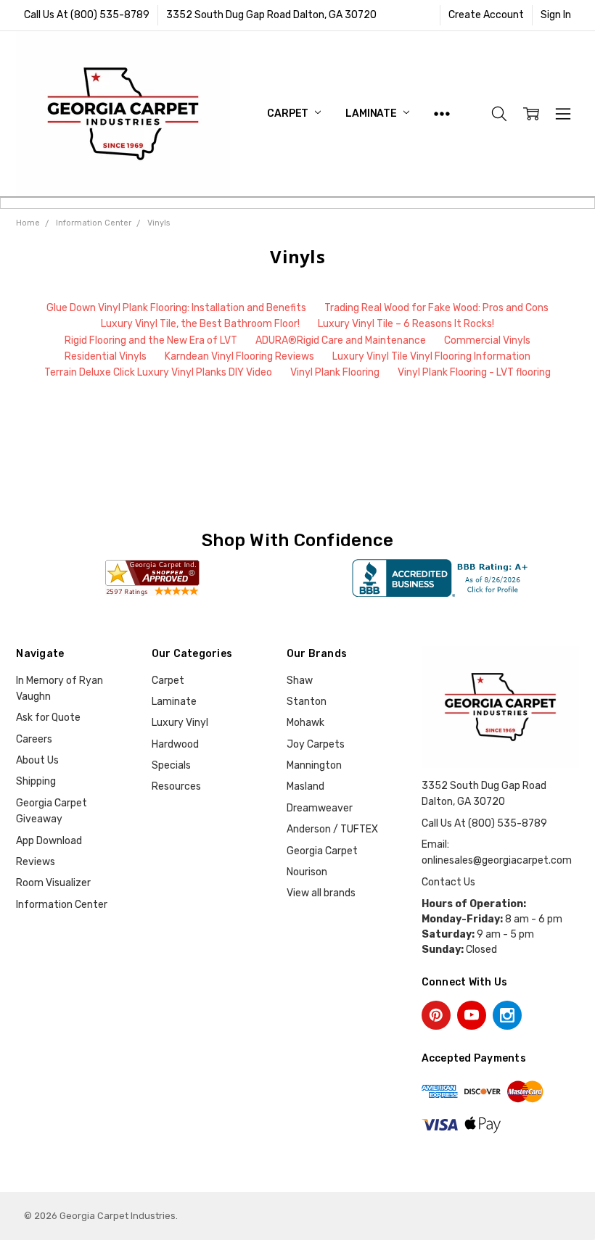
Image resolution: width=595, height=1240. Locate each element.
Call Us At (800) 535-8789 (86, 15)
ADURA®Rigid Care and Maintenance (340, 340)
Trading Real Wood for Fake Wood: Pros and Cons (436, 308)
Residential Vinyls (106, 356)
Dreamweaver (320, 808)
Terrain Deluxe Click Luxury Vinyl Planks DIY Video (158, 372)
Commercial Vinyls (487, 340)
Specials (171, 765)
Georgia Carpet (322, 851)
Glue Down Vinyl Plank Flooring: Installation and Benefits (176, 308)
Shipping (36, 781)
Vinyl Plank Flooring (334, 372)
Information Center (61, 904)
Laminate (372, 113)
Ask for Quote (48, 717)
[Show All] (442, 113)
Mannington (314, 765)
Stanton (307, 701)
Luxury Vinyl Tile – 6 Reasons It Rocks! (406, 324)
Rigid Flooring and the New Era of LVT (151, 340)
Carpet (289, 113)
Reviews (35, 862)
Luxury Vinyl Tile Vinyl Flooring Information (431, 356)
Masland (305, 786)
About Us (37, 760)
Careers (34, 739)
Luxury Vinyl (180, 722)
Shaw (300, 680)
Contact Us (448, 882)
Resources (176, 786)
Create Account (486, 15)
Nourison (307, 872)
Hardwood (175, 744)
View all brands (321, 893)
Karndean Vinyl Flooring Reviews (239, 356)
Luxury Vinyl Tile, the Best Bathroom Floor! (200, 324)
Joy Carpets (316, 744)
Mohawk (305, 722)
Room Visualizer (53, 883)
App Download (49, 841)
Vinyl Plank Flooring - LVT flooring (474, 372)
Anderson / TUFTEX (332, 829)
